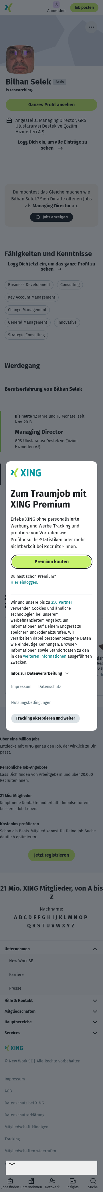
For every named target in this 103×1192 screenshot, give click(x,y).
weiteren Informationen (44, 656)
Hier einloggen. (24, 582)
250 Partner (61, 602)
